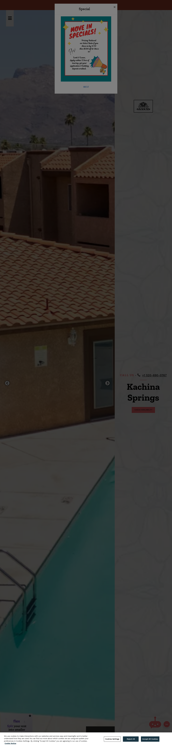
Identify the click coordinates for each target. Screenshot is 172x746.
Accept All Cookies (150, 739)
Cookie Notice (10, 743)
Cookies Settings (112, 739)
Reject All (131, 739)
